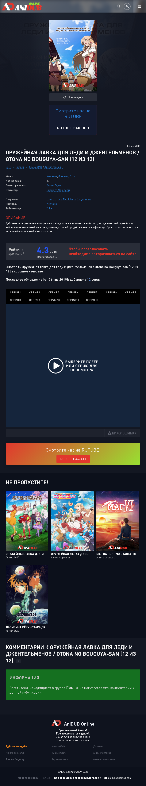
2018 (8, 166)
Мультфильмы (60, 759)
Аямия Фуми (54, 185)
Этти (72, 176)
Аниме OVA (58, 746)
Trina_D (51, 199)
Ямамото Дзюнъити (58, 189)
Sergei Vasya (84, 199)
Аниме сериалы (53, 166)
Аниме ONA (35, 166)
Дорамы (98, 746)
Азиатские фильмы (104, 759)
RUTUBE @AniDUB (73, 127)
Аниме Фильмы (102, 752)
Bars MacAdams (66, 199)
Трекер (46, 777)
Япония (20, 166)
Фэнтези (63, 176)
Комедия (52, 176)
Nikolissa (52, 203)
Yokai (49, 208)
